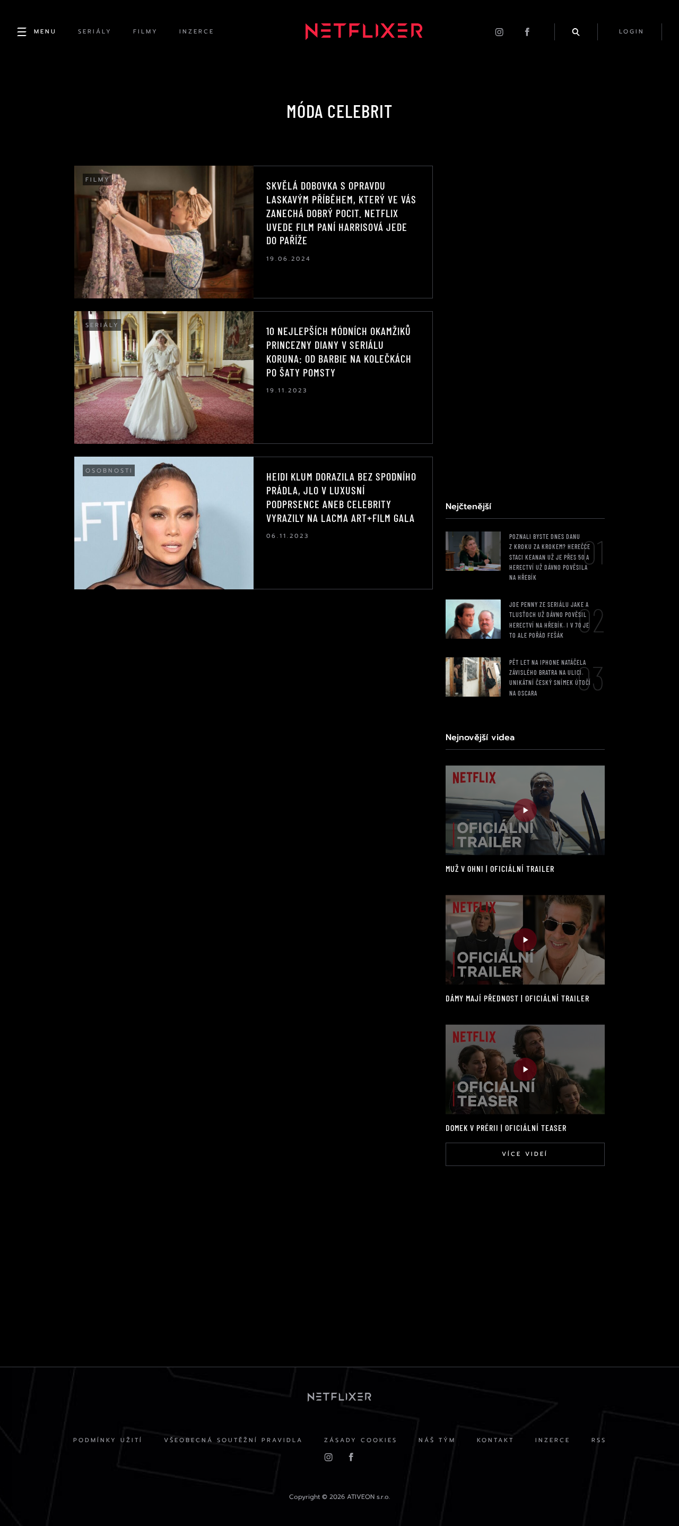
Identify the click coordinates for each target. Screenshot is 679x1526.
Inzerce (552, 1440)
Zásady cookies (360, 1440)
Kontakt (495, 1440)
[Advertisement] (525, 325)
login (632, 31)
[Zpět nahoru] (650, 1497)
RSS (598, 1440)
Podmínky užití (108, 1440)
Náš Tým (437, 1440)
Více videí (525, 1154)
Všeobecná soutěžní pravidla (233, 1440)
